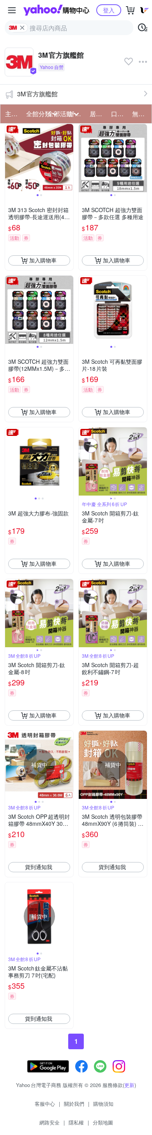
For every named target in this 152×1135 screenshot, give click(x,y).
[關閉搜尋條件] (22, 27)
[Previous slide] (10, 158)
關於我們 (74, 1103)
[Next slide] (68, 158)
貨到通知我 (38, 867)
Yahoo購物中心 (56, 10)
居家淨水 (98, 113)
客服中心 (45, 1103)
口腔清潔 (119, 113)
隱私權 (76, 1122)
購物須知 (103, 1103)
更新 (129, 1085)
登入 (109, 10)
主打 (11, 113)
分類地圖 (103, 1122)
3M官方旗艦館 (37, 93)
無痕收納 (140, 113)
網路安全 (49, 1122)
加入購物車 (43, 260)
